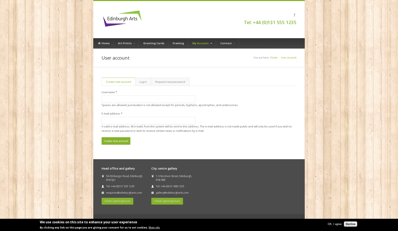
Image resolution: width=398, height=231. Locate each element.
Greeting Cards (153, 43)
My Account (200, 43)
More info (154, 227)
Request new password (170, 82)
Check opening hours (117, 201)
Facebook (294, 15)
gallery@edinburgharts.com (172, 192)
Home (105, 43)
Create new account (120, 83)
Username (109, 92)
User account (288, 57)
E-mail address (112, 113)
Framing (178, 43)
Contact (226, 43)
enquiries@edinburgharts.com (124, 192)
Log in (143, 82)
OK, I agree (335, 224)
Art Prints (125, 43)
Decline (350, 224)
